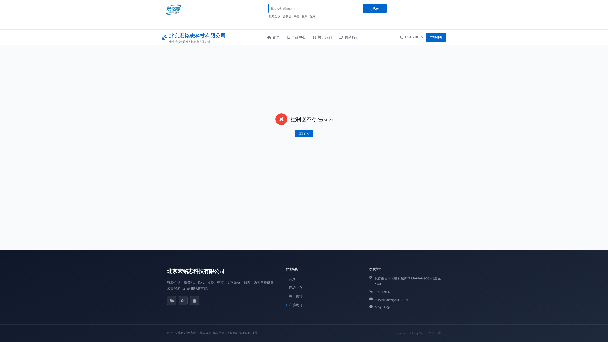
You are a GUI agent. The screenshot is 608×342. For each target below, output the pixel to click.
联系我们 (351, 37)
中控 (296, 16)
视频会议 (274, 16)
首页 (276, 37)
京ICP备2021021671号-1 (243, 333)
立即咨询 (436, 37)
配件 (312, 16)
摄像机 (287, 16)
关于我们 (325, 37)
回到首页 (304, 133)
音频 (304, 16)
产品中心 (298, 37)
